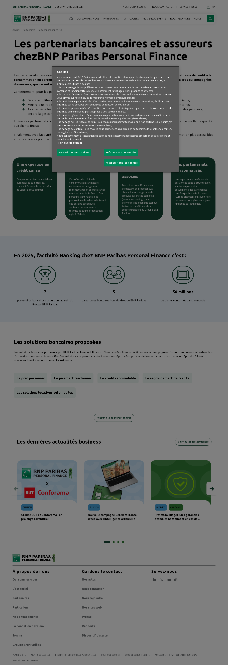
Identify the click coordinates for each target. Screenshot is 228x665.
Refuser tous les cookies (121, 152)
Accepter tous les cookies (122, 162)
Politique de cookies (70, 142)
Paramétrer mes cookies (74, 152)
